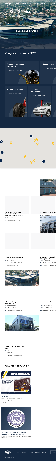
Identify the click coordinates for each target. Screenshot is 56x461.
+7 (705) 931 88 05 (11, 260)
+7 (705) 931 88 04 (47, 305)
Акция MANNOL (6, 396)
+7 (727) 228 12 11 (11, 352)
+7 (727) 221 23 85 (11, 307)
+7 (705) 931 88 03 (11, 350)
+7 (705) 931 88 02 (11, 305)
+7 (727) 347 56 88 (47, 307)
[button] (43, 161)
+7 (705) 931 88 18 (47, 215)
